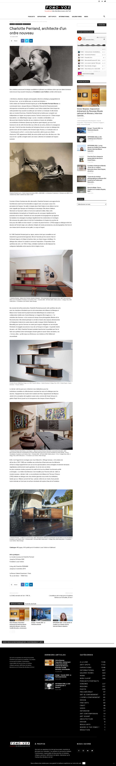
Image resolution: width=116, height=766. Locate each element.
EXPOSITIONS (41, 16)
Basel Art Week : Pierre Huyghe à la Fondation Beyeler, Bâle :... (97, 189)
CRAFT (33, 620)
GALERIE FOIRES (77, 16)
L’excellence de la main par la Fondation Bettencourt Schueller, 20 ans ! (61, 596)
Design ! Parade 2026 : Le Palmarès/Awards (63, 676)
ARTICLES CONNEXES (17, 604)
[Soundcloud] (102, 1)
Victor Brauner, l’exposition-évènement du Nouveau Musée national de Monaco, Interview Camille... (90, 112)
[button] (104, 17)
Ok (84, 763)
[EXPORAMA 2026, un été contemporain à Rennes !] (81, 139)
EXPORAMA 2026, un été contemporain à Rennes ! (62, 685)
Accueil (11, 21)
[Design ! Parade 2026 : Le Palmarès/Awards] (41, 614)
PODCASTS (31, 16)
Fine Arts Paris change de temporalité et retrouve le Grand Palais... (95, 158)
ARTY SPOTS (52, 16)
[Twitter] (105, 1)
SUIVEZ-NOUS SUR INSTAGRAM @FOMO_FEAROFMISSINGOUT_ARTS (23, 642)
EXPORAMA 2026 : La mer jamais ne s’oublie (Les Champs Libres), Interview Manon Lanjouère (62, 624)
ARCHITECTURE (26, 24)
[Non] (114, 763)
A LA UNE (17, 21)
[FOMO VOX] (58, 8)
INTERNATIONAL (64, 16)
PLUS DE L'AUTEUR (30, 604)
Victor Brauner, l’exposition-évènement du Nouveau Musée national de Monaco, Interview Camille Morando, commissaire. (63, 664)
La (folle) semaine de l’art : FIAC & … (20, 595)
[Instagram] (99, 1)
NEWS (86, 16)
